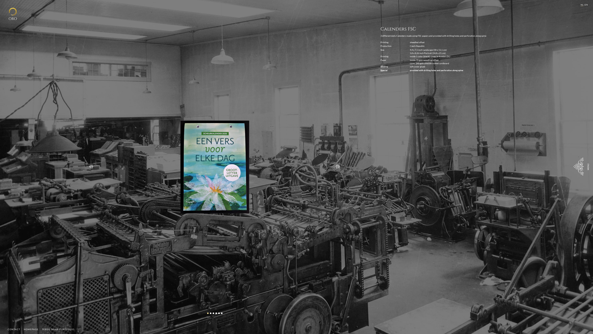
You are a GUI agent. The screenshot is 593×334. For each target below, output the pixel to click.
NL (582, 4)
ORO (12, 18)
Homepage (31, 329)
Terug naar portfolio (58, 329)
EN (586, 4)
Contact (14, 329)
